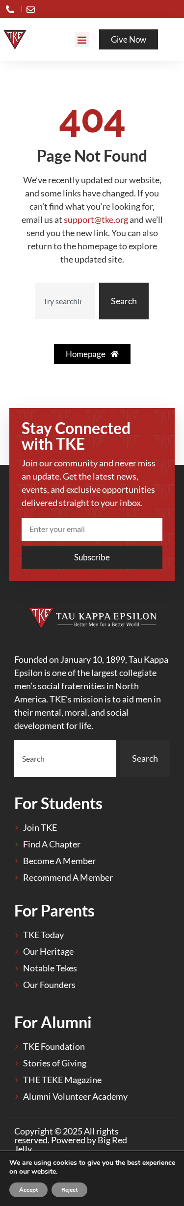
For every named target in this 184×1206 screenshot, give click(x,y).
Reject (69, 1190)
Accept (28, 1190)
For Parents (54, 910)
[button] (82, 39)
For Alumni (53, 1022)
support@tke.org (96, 219)
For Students (58, 803)
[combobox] (65, 301)
